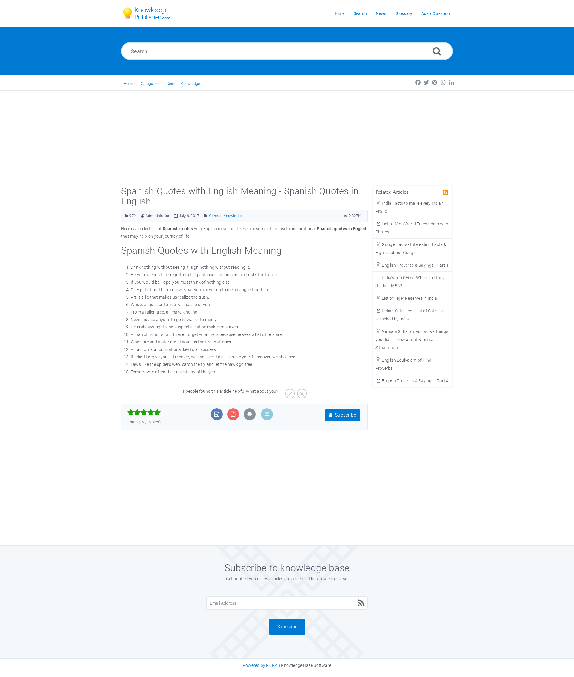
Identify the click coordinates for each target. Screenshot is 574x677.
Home (129, 83)
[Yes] (289, 391)
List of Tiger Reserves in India (409, 298)
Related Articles (392, 192)
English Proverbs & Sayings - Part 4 (414, 380)
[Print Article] (249, 414)
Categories (150, 83)
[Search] (437, 51)
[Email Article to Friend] (267, 414)
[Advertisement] (287, 135)
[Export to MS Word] (216, 414)
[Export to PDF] (233, 414)
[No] (301, 391)
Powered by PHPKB (261, 665)
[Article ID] (126, 216)
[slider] (144, 412)
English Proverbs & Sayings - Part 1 (414, 265)
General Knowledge (183, 83)
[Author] (142, 216)
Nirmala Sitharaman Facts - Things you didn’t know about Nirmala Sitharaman (411, 339)
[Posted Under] (206, 216)
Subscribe (345, 415)
